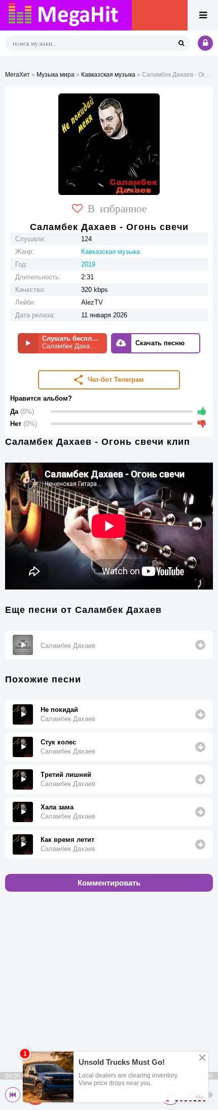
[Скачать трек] (200, 645)
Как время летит (67, 839)
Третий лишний (66, 774)
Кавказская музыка (108, 74)
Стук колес (58, 742)
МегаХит (17, 74)
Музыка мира (56, 74)
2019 (88, 264)
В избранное (117, 208)
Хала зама (57, 807)
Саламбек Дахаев (68, 645)
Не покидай (59, 709)
